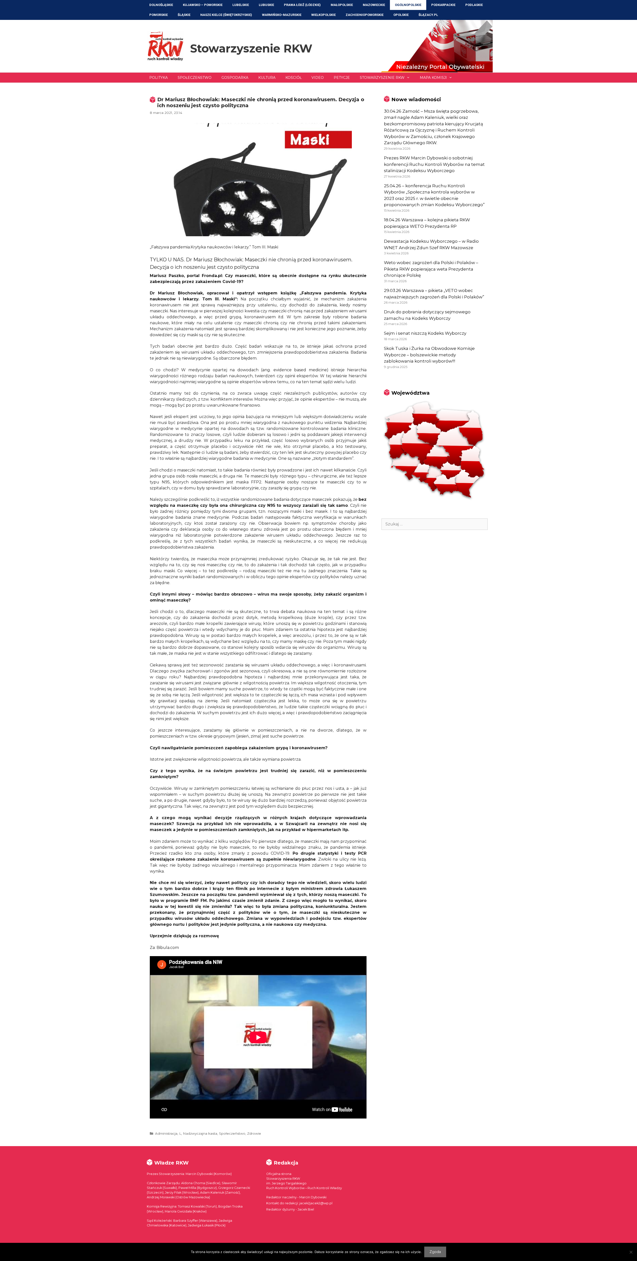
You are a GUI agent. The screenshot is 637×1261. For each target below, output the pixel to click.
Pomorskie (158, 15)
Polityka (158, 77)
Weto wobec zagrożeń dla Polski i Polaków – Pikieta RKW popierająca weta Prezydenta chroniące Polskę (431, 269)
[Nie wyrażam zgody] (630, 1252)
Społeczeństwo (195, 77)
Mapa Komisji (433, 77)
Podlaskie (474, 5)
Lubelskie (240, 5)
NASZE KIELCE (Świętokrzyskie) (226, 15)
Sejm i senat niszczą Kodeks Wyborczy (425, 333)
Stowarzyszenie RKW (251, 48)
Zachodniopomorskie (364, 15)
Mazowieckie (374, 5)
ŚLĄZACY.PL (428, 15)
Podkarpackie (443, 5)
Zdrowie (254, 1133)
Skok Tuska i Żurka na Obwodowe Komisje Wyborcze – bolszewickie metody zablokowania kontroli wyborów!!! (429, 355)
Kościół (293, 77)
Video (318, 77)
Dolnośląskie (161, 5)
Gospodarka (234, 77)
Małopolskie (342, 5)
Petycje (342, 77)
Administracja (166, 1133)
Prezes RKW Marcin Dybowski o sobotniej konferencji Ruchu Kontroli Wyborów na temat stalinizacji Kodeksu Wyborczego (434, 164)
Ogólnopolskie (408, 5)
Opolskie (401, 15)
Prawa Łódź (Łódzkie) (302, 5)
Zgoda (435, 1252)
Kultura (266, 77)
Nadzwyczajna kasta (200, 1133)
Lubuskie (266, 5)
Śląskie (184, 15)
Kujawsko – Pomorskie (202, 5)
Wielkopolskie (323, 15)
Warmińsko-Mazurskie (281, 15)
